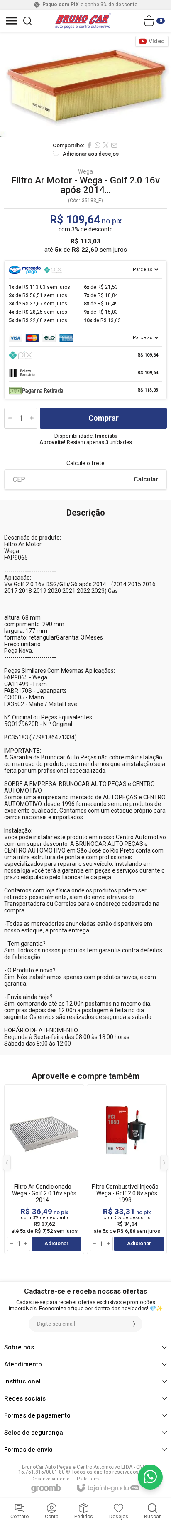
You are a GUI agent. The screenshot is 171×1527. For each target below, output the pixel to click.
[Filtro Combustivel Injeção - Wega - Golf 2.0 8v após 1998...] (126, 1169)
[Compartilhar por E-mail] (114, 145)
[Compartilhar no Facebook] (89, 145)
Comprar (103, 418)
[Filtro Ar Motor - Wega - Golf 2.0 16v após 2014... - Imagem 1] (85, 84)
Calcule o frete (85, 463)
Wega (85, 171)
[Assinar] (134, 1324)
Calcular (146, 479)
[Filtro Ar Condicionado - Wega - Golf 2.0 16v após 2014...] (44, 1169)
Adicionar (56, 1243)
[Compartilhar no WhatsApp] (97, 145)
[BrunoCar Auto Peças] (83, 21)
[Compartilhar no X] (106, 145)
